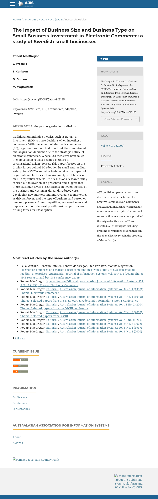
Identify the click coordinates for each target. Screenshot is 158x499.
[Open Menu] (13, 4)
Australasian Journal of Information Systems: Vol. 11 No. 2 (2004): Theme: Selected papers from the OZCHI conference (82, 306)
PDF (105, 58)
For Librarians (21, 409)
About (17, 437)
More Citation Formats (118, 119)
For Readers (20, 397)
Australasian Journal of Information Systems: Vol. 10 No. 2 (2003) (102, 320)
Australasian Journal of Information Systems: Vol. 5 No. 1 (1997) (101, 327)
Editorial (52, 289)
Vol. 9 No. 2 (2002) (51, 19)
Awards (18, 443)
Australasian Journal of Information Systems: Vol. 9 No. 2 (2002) (101, 324)
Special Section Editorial (62, 281)
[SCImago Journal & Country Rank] (36, 459)
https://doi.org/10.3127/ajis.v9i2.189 (42, 99)
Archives (30, 19)
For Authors (20, 403)
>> (23, 338)
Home (17, 19)
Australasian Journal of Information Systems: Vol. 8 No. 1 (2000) (101, 331)
